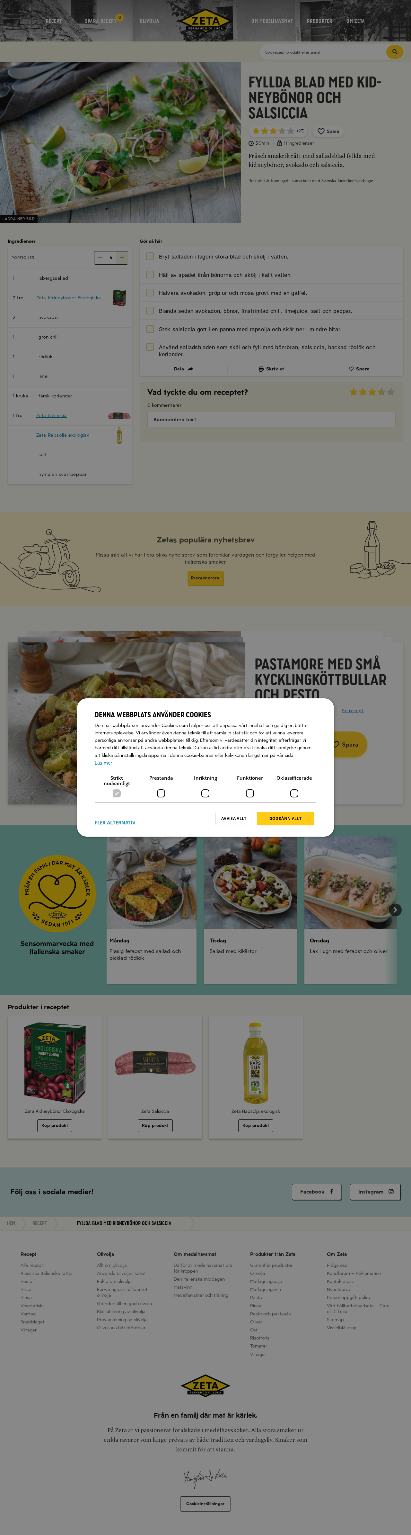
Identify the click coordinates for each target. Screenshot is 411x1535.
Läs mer (103, 763)
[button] (115, 818)
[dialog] (205, 767)
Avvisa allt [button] (234, 818)
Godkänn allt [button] (285, 818)
